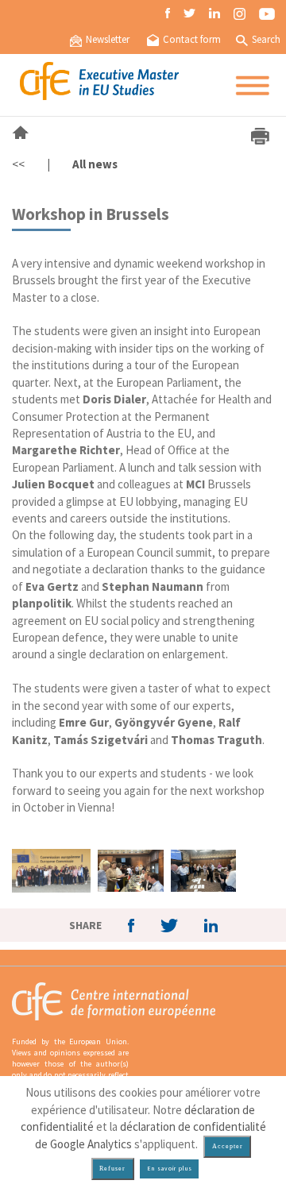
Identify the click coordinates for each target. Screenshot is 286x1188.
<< (18, 164)
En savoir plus (169, 1168)
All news (95, 164)
